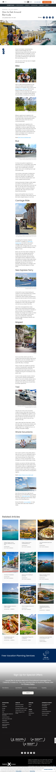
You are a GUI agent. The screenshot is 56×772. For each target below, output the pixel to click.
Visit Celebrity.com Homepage (46, 705)
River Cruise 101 (19, 5)
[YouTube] (34, 753)
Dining (30, 704)
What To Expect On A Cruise (19, 712)
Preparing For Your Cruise (20, 710)
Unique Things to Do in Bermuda (25, 475)
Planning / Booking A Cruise (21, 708)
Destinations (34, 5)
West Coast (4, 727)
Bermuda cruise (26, 496)
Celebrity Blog (10, 5)
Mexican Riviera (5, 722)
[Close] (54, 769)
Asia (3, 712)
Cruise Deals (44, 707)
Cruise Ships (44, 709)
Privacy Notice (18, 771)
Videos (46, 5)
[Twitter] (25, 753)
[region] (28, 769)
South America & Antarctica (5, 725)
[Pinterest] (31, 753)
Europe (3, 708)
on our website (27, 502)
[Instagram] (28, 753)
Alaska (3, 704)
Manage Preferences (48, 769)
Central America (5, 717)
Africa (3, 710)
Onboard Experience (46, 711)
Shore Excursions (45, 713)
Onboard (41, 5)
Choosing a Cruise (19, 706)
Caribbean (4, 706)
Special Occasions (19, 704)
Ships (30, 706)
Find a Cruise (47, 2)
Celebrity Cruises (28, 2)
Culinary (30, 711)
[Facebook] (22, 753)
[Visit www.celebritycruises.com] (9, 764)
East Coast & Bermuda (13, 9)
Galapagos (4, 720)
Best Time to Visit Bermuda (24, 137)
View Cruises (44, 715)
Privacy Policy (29, 684)
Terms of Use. (32, 771)
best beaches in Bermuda (21, 89)
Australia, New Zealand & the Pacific (7, 714)
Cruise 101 (27, 5)
